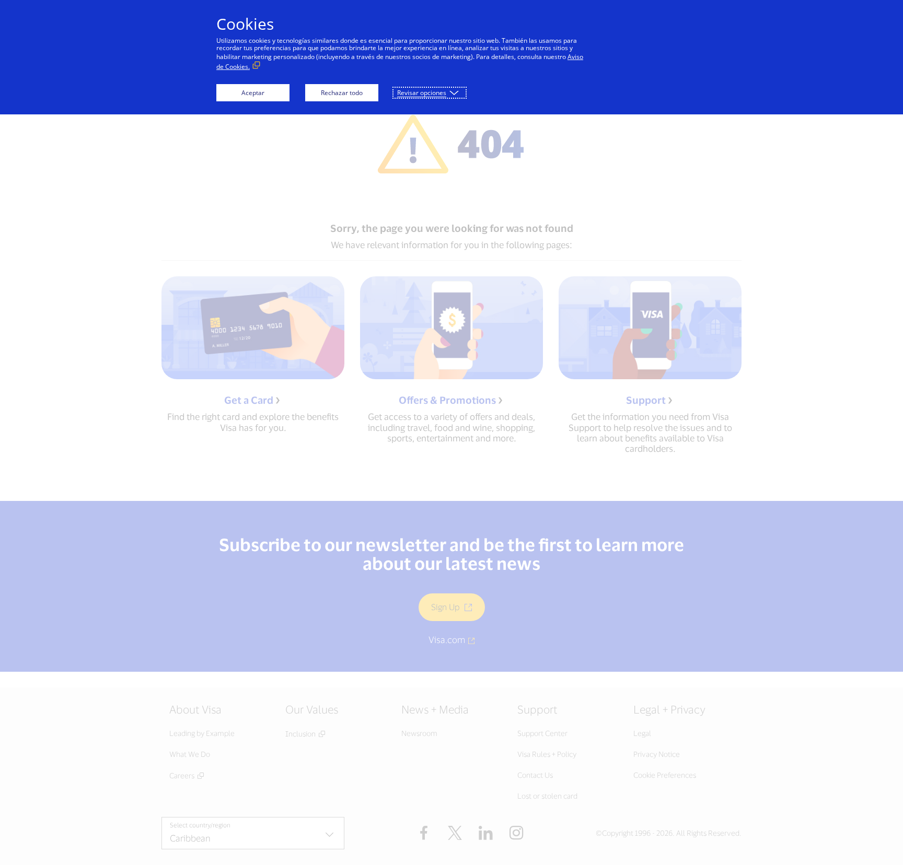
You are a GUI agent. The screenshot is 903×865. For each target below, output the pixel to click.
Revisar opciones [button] (421, 92)
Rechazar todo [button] (342, 92)
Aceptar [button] (252, 92)
